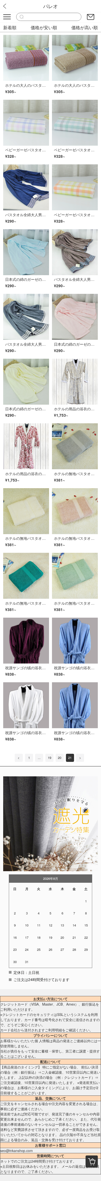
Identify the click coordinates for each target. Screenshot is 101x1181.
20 (59, 757)
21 (70, 757)
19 (49, 757)
